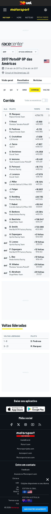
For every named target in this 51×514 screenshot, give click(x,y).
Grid (24, 90)
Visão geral (7, 80)
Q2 (11, 90)
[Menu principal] (5, 10)
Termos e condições (16, 500)
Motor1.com (25, 444)
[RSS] (39, 424)
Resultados (23, 80)
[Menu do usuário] (45, 10)
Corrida (35, 90)
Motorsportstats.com (25, 457)
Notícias (37, 80)
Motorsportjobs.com (25, 448)
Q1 (5, 90)
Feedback (25, 469)
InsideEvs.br (25, 440)
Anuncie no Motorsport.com (25, 474)
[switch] (36, 100)
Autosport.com (25, 453)
